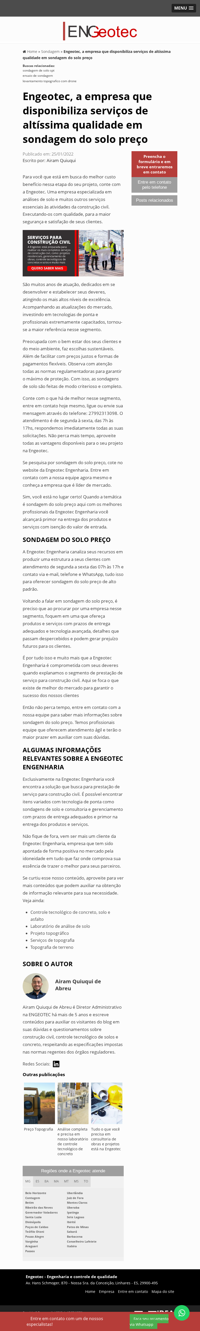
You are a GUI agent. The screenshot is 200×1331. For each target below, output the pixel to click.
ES (37, 1181)
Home (90, 1291)
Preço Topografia (38, 1129)
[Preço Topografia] (39, 1105)
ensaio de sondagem (38, 75)
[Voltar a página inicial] (100, 29)
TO (86, 1181)
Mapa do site (163, 1291)
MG (27, 1181)
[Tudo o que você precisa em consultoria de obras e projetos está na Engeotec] (106, 1105)
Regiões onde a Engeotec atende (73, 1170)
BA (47, 1181)
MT (66, 1181)
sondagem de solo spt (38, 70)
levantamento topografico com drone (50, 81)
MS (76, 1181)
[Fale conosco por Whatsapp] (182, 1313)
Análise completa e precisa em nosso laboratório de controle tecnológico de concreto (73, 1141)
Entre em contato (133, 1291)
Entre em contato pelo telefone (154, 185)
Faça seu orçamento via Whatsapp (149, 1321)
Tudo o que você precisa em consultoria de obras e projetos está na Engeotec (106, 1139)
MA (56, 1181)
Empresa (106, 1291)
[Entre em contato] (73, 253)
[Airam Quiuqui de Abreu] (56, 1064)
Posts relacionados (154, 200)
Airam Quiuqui (61, 160)
